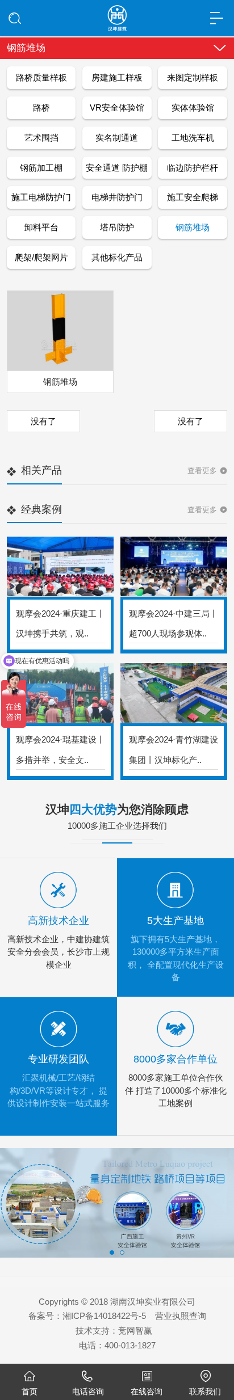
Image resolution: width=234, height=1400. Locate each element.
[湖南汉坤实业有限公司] (117, 14)
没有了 (43, 421)
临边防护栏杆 (192, 167)
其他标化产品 (117, 257)
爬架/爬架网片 (41, 257)
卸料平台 (41, 227)
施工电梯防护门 (41, 197)
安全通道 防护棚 (117, 167)
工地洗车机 (193, 137)
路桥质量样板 (41, 77)
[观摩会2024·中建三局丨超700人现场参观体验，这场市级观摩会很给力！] (173, 567)
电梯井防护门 (117, 197)
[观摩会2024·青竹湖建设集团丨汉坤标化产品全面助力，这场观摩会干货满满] (173, 693)
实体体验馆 (193, 107)
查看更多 (202, 470)
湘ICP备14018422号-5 (104, 1316)
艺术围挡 (41, 137)
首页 (29, 1391)
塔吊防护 (117, 227)
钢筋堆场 (193, 227)
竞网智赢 (135, 1330)
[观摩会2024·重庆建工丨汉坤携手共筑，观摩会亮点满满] (60, 567)
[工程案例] (117, 1203)
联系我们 (205, 1391)
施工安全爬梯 (192, 197)
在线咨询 (146, 1391)
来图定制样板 (192, 77)
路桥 (41, 107)
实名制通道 (116, 137)
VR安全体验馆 (117, 107)
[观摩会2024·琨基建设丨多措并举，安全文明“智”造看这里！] (60, 693)
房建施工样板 (117, 77)
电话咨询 (88, 1391)
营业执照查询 (180, 1316)
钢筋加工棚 (41, 167)
